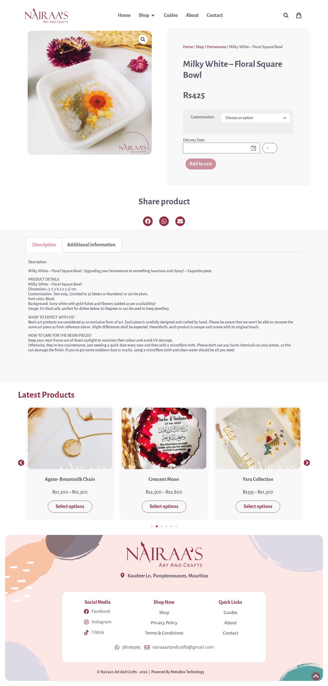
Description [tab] (44, 245)
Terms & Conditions (164, 633)
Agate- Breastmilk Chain (70, 479)
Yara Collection (258, 479)
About (230, 623)
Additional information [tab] (91, 245)
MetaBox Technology (187, 672)
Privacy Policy (164, 623)
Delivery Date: (194, 140)
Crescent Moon (164, 479)
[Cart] (299, 15)
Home (188, 47)
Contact (230, 633)
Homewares (216, 47)
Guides (230, 612)
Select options (70, 506)
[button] (286, 15)
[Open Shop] (153, 15)
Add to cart (200, 164)
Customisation (202, 117)
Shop (200, 47)
